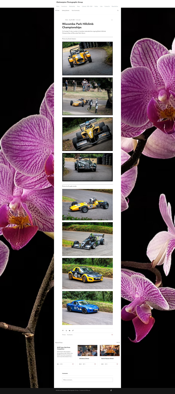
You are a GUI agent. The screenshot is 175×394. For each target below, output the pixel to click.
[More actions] (112, 20)
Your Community (75, 10)
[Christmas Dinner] (87, 350)
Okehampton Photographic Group (69, 2)
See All (118, 342)
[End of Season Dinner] (110, 350)
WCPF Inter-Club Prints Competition (63, 348)
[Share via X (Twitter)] (66, 330)
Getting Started (65, 10)
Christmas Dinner (84, 358)
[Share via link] (73, 330)
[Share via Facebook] (63, 330)
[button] (118, 10)
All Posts (57, 10)
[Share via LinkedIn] (69, 330)
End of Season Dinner (107, 358)
